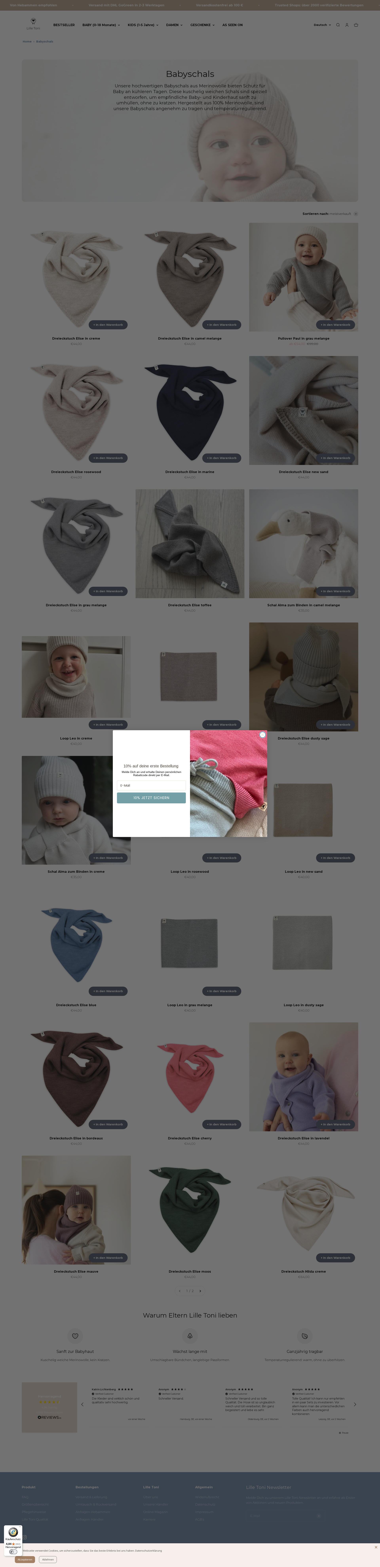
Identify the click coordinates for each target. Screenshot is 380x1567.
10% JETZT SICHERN (151, 797)
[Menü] (20, 1527)
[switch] (13, 1551)
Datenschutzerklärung (148, 1550)
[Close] (376, 1547)
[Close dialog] (263, 735)
